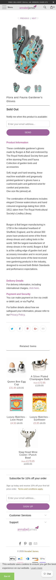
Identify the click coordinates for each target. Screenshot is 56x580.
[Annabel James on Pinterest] (25, 544)
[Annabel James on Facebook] (20, 544)
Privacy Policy (17, 314)
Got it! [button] (7, 576)
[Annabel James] (28, 7)
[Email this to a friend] (43, 328)
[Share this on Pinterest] (27, 328)
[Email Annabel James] (35, 544)
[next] (47, 50)
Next (34, 18)
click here (34, 288)
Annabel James (31, 551)
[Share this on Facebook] (20, 328)
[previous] (9, 50)
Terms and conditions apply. (30, 489)
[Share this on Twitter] (12, 328)
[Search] (46, 7)
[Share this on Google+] (35, 328)
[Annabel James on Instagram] (30, 544)
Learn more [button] (36, 568)
